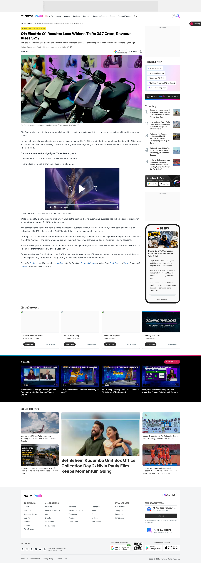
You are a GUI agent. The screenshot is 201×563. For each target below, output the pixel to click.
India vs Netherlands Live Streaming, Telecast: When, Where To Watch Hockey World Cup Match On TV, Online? (160, 470)
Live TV (50, 16)
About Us (24, 559)
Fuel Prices (96, 522)
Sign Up (161, 516)
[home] (34, 15)
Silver (126, 263)
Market (60, 263)
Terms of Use (35, 559)
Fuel (112, 263)
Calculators (50, 526)
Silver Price (73, 522)
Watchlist (28, 510)
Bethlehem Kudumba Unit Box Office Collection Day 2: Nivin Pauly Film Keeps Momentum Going (98, 466)
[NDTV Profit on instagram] (31, 549)
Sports (94, 514)
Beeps (112, 16)
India (94, 510)
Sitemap (58, 559)
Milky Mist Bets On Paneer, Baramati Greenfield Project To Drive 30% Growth (160, 390)
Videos (95, 518)
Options (27, 525)
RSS (65, 559)
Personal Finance (124, 16)
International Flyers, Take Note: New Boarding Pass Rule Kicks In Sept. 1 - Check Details (39, 438)
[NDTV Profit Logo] (33, 495)
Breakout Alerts (30, 514)
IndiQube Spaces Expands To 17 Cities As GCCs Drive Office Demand (120, 390)
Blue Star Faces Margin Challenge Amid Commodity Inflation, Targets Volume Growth (38, 392)
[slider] (82, 204)
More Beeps (162, 299)
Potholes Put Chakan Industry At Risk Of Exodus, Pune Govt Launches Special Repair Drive (39, 470)
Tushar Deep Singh (34, 47)
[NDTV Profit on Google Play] (153, 548)
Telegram (119, 510)
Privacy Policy (47, 559)
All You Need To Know (33, 335)
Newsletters (120, 507)
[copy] (141, 51)
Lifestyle (48, 518)
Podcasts (119, 514)
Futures (27, 522)
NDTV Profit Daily (71, 335)
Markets (67, 16)
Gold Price (49, 522)
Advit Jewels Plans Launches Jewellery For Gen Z (80, 390)
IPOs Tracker (29, 529)
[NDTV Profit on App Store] (171, 548)
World (47, 514)
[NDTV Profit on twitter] (27, 549)
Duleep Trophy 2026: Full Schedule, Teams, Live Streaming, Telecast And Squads (160, 437)
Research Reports (100, 16)
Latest (58, 16)
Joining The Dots (152, 335)
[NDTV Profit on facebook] (22, 549)
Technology (73, 514)
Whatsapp (119, 518)
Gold (117, 263)
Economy (86, 16)
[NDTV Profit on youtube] (40, 549)
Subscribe (29, 344)
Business (76, 16)
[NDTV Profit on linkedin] (36, 549)
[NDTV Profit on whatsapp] (44, 549)
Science (72, 518)
